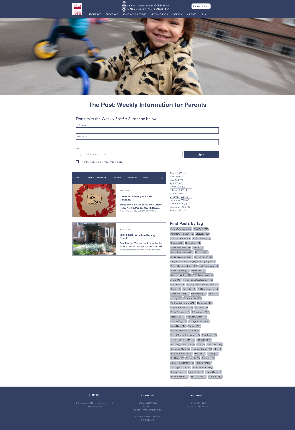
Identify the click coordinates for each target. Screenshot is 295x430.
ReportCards (214, 371)
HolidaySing (178, 321)
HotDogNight (207, 261)
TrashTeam (209, 335)
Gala (201, 344)
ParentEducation (181, 229)
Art (191, 284)
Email (79, 148)
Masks (175, 344)
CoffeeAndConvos (181, 307)
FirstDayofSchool (180, 367)
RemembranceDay (181, 353)
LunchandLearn (180, 247)
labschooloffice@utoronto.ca (147, 409)
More (145, 177)
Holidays (202, 252)
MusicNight (178, 325)
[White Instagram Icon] (97, 395)
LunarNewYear (180, 293)
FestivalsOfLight (196, 316)
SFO (218, 348)
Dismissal (188, 344)
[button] (95, 14)
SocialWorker (202, 238)
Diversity (189, 289)
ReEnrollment (200, 312)
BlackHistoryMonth (182, 252)
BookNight (177, 358)
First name (82, 125)
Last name (81, 136)
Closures (203, 233)
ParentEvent (204, 362)
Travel (213, 293)
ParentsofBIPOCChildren (185, 330)
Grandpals (215, 376)
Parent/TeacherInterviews (185, 335)
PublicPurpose (180, 312)
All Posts (76, 177)
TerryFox (201, 307)
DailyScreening (209, 266)
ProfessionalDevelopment (198, 279)
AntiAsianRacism (202, 367)
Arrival (176, 279)
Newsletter (199, 293)
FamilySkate (196, 371)
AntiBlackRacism (208, 289)
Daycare (117, 177)
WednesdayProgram (183, 302)
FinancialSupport (202, 348)
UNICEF (200, 353)
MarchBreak (215, 344)
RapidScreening (181, 275)
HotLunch (177, 284)
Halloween (205, 302)
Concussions (178, 371)
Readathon (193, 242)
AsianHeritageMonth (182, 362)
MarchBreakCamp (207, 284)
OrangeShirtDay (199, 321)
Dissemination (203, 256)
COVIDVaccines (203, 275)
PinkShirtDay (198, 376)
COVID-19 (201, 229)
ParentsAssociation (182, 233)
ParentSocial (193, 298)
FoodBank (204, 339)
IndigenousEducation (183, 261)
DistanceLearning (181, 256)
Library (176, 298)
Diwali (175, 289)
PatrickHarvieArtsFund (184, 266)
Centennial (193, 358)
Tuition (198, 247)
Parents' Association (96, 177)
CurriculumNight (180, 348)
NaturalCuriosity (180, 238)
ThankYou (208, 358)
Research (177, 316)
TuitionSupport (180, 270)
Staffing (213, 353)
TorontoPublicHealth (182, 339)
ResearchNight (179, 376)
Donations (132, 177)
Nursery (194, 325)
